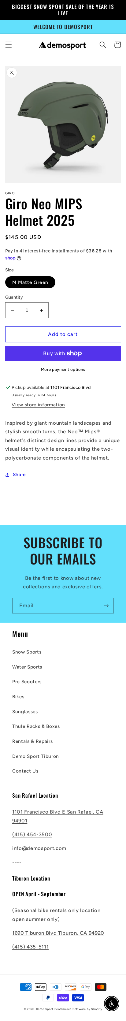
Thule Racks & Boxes (36, 726)
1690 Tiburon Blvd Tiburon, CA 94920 (58, 933)
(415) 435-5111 (30, 947)
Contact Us (25, 771)
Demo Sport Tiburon (35, 756)
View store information (38, 405)
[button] (8, 44)
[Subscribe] (106, 606)
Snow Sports (26, 652)
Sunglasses (25, 711)
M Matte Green (30, 282)
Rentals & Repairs (32, 741)
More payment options (63, 369)
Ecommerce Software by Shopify (78, 1009)
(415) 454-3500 (32, 834)
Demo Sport (45, 1009)
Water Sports (27, 667)
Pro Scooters (27, 681)
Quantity (14, 297)
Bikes (18, 696)
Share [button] (19, 474)
